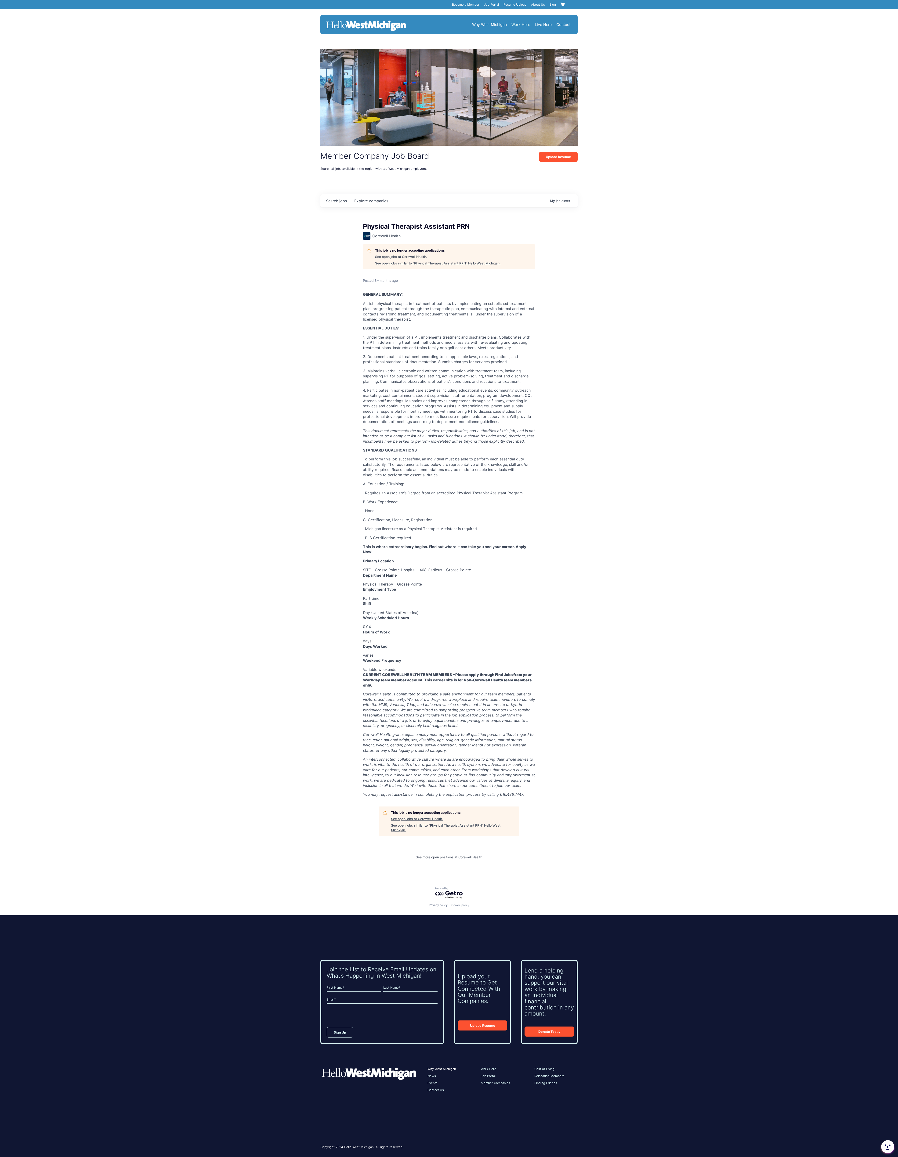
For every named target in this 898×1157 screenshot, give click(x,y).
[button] (887, 1146)
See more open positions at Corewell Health (449, 857)
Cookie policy (460, 905)
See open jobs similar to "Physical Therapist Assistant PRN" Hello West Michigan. (437, 263)
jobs (336, 201)
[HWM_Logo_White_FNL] (366, 21)
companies (371, 201)
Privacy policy (438, 905)
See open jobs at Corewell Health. (401, 257)
